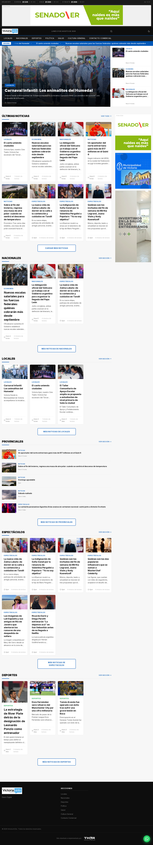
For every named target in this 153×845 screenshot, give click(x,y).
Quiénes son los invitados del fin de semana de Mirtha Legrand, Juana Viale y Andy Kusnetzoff (98, 212)
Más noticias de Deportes (57, 762)
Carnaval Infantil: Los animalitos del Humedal (13, 388)
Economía (36, 139)
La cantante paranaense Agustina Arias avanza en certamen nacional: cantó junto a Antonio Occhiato (62, 507)
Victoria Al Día (12, 829)
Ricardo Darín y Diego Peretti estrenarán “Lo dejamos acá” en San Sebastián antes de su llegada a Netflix (42, 625)
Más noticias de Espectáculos (56, 663)
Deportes (37, 38)
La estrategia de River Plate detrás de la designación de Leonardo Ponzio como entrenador (14, 721)
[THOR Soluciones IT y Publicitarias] (89, 838)
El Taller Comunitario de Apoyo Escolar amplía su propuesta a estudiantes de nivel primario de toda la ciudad (70, 394)
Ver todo (105, 116)
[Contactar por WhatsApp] (146, 838)
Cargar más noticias (56, 248)
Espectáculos (38, 201)
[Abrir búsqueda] (111, 31)
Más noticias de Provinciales (57, 522)
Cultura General (76, 38)
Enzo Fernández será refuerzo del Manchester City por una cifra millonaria (43, 706)
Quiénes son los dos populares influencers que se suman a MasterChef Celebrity (98, 566)
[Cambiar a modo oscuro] (149, 31)
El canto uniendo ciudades (42, 43)
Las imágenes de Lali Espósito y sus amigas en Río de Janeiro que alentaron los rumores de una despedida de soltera (13, 626)
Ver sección (104, 258)
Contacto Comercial (100, 38)
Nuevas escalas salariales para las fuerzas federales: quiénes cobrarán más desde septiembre (100, 43)
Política (49, 38)
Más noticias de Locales (56, 432)
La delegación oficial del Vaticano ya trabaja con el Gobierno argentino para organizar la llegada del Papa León (70, 152)
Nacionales (22, 38)
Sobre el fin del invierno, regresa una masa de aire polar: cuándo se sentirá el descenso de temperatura (14, 212)
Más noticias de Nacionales (57, 349)
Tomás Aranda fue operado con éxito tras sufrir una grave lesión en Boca (69, 708)
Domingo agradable (26, 480)
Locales (8, 38)
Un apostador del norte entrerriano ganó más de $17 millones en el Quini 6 (98, 149)
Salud (61, 38)
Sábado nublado (25, 493)
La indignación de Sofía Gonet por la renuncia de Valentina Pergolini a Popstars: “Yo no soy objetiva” (71, 212)
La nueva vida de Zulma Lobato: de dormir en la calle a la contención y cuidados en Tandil (42, 211)
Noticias (92, 139)
